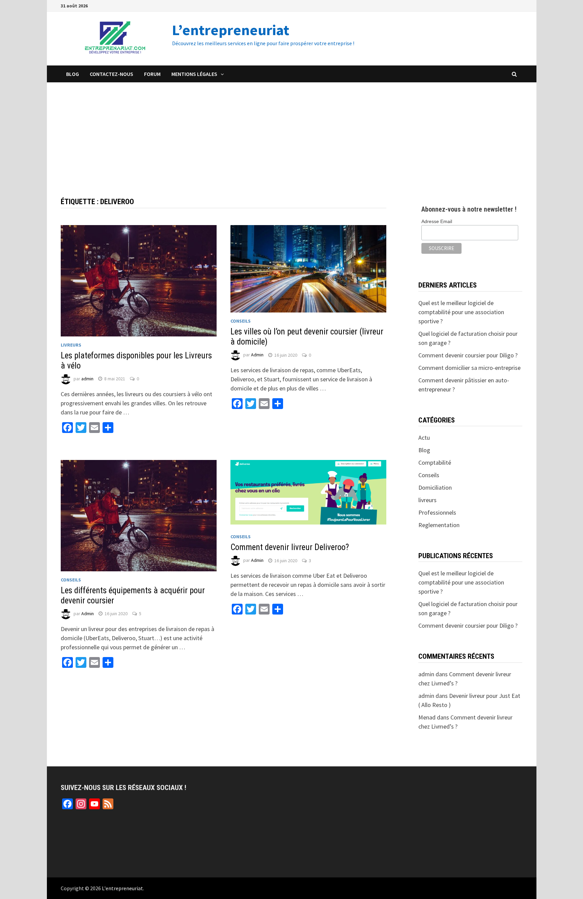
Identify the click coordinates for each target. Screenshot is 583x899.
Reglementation (439, 525)
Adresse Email (436, 221)
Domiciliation (435, 487)
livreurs (71, 345)
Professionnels (437, 512)
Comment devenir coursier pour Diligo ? (468, 355)
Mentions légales (194, 74)
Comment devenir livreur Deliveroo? (289, 547)
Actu (424, 437)
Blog (72, 74)
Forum (152, 74)
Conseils (240, 321)
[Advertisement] (291, 133)
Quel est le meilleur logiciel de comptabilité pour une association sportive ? (461, 312)
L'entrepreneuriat (122, 888)
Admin (257, 355)
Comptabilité (434, 462)
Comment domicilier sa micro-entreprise (469, 368)
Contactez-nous (111, 74)
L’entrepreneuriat (230, 30)
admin (87, 379)
